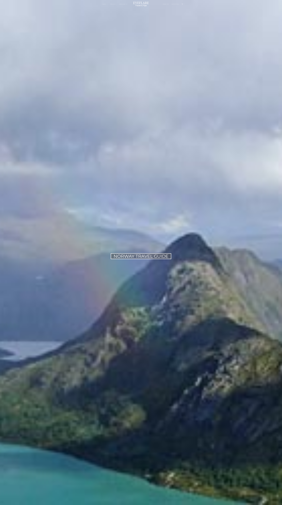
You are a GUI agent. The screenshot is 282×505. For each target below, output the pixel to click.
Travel (104, 4)
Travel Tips (166, 4)
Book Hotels (175, 4)
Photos (112, 4)
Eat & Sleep (122, 4)
